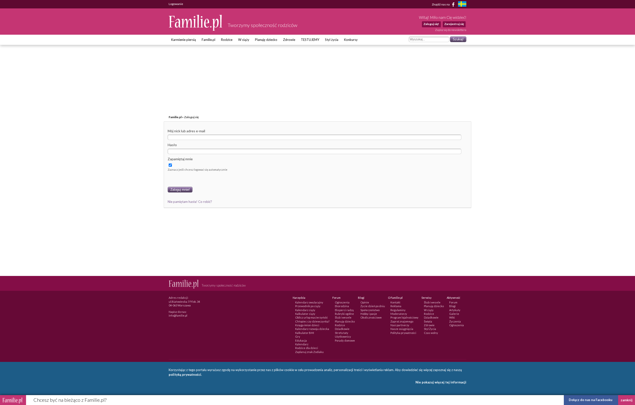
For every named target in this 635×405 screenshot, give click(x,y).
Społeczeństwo (370, 310)
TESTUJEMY (310, 40)
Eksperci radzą (344, 310)
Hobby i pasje (368, 313)
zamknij (627, 400)
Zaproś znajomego (401, 321)
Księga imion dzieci (307, 325)
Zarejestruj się (454, 24)
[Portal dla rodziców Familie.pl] (196, 29)
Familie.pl (208, 40)
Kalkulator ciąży (305, 313)
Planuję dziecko (266, 40)
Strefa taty (341, 332)
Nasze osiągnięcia (401, 328)
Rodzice (226, 40)
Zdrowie (289, 40)
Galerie (454, 313)
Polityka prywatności (403, 332)
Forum (453, 302)
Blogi (452, 306)
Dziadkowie (342, 328)
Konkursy (351, 40)
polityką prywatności (185, 375)
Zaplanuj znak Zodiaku (309, 351)
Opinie (364, 302)
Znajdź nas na (441, 4)
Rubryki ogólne (344, 313)
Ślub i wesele (343, 317)
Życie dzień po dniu (372, 306)
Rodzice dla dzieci (306, 348)
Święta (428, 321)
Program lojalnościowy (404, 317)
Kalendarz (301, 344)
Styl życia (331, 40)
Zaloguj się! (431, 24)
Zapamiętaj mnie (180, 159)
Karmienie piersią (183, 40)
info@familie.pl (178, 315)
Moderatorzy (398, 313)
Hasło (172, 145)
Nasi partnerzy (399, 325)
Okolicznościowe (371, 317)
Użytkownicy (343, 336)
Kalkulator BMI (304, 332)
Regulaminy (398, 310)
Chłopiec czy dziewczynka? (312, 321)
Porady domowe (345, 340)
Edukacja (301, 340)
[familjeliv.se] (462, 4)
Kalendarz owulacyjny (309, 302)
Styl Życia (430, 328)
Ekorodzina (342, 306)
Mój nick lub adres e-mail (186, 131)
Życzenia (455, 321)
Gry (297, 336)
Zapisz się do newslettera (450, 30)
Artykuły (454, 310)
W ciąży (243, 40)
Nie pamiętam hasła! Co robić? (190, 202)
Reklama (395, 306)
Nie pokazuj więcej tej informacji (440, 382)
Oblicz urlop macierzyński (311, 317)
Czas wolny (431, 332)
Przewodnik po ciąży (307, 306)
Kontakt (395, 302)
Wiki (452, 317)
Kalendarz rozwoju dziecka (312, 328)
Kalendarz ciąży (305, 310)
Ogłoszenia (342, 302)
